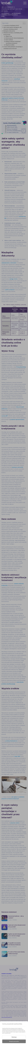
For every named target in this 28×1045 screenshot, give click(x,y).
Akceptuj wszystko (14, 1041)
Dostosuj (14, 1037)
